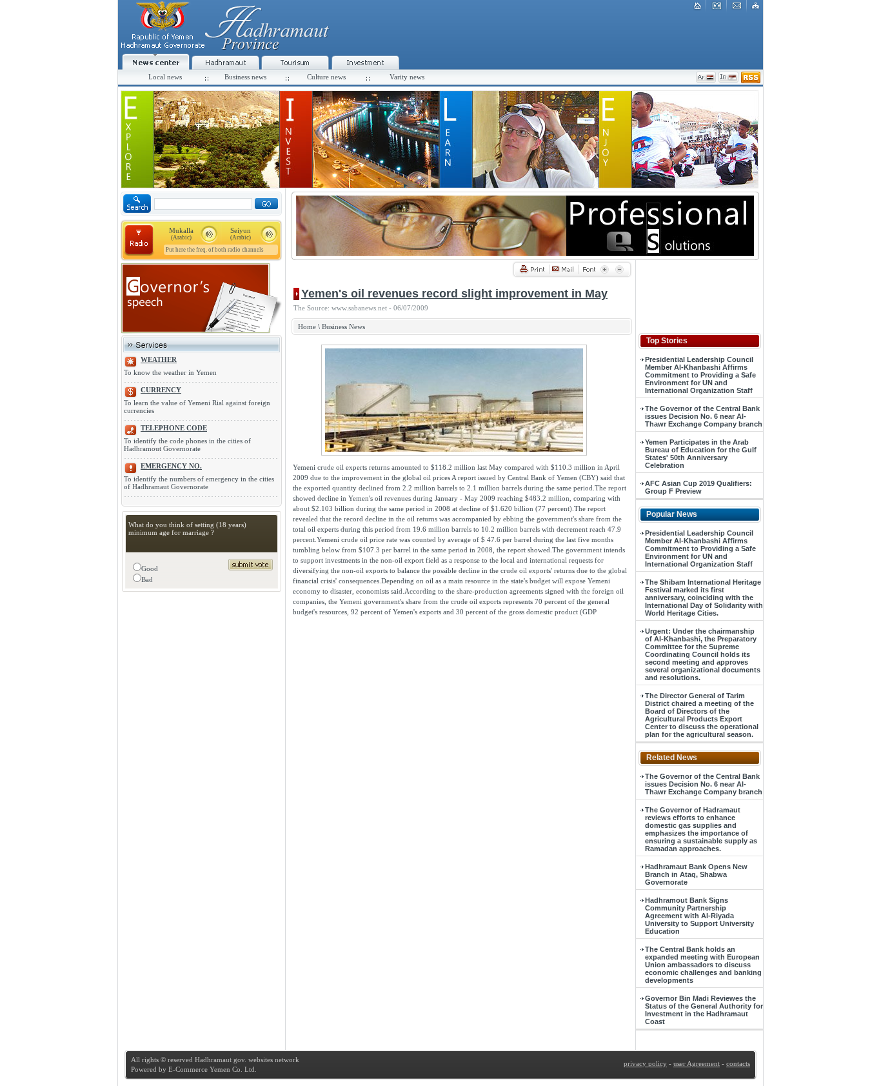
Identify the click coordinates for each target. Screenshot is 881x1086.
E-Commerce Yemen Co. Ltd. (211, 1069)
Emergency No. (171, 466)
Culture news (326, 77)
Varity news (407, 77)
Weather (159, 359)
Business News (343, 326)
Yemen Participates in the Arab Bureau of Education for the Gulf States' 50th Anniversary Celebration (701, 453)
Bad (147, 579)
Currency (161, 390)
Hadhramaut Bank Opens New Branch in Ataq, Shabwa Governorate (696, 874)
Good (149, 568)
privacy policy (645, 1063)
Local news (165, 77)
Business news (245, 77)
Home (307, 326)
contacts (738, 1063)
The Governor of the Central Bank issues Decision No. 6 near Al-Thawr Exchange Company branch (703, 416)
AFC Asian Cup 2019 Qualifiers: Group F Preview (698, 487)
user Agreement (696, 1063)
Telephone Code (174, 428)
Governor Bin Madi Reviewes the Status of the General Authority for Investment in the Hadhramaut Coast (704, 1009)
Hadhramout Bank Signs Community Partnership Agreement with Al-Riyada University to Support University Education (699, 915)
